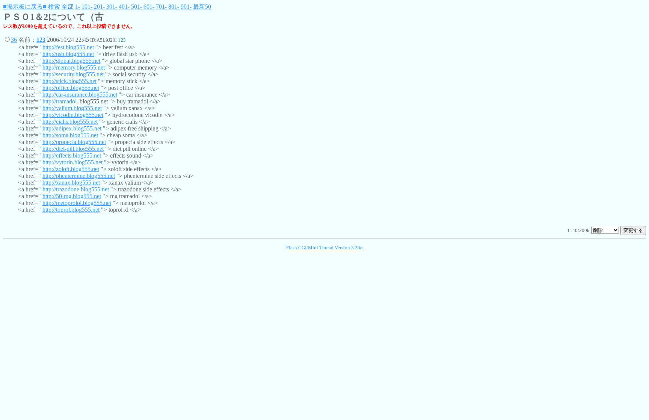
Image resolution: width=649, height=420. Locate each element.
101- (87, 6)
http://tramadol (59, 101)
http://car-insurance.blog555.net (79, 94)
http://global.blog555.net (71, 61)
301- (111, 6)
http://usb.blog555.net (68, 54)
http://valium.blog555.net (72, 108)
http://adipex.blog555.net (71, 128)
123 (40, 39)
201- (99, 6)
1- (77, 6)
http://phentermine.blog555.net (78, 176)
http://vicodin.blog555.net (72, 115)
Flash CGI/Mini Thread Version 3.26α (324, 247)
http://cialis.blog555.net (70, 121)
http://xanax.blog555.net (71, 182)
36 (14, 39)
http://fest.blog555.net (68, 47)
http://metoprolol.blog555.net (76, 203)
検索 (54, 6)
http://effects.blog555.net (71, 155)
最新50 (202, 6)
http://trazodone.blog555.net (75, 189)
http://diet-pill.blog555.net (73, 149)
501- (136, 6)
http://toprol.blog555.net (71, 209)
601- (148, 6)
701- (161, 6)
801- (173, 6)
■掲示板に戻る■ (25, 6)
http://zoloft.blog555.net (70, 169)
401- (124, 6)
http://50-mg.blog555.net (71, 196)
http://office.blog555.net (70, 88)
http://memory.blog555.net (73, 67)
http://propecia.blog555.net (74, 142)
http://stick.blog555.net (69, 81)
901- (186, 6)
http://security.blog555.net (73, 74)
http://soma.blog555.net (70, 135)
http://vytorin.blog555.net (72, 162)
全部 (68, 6)
